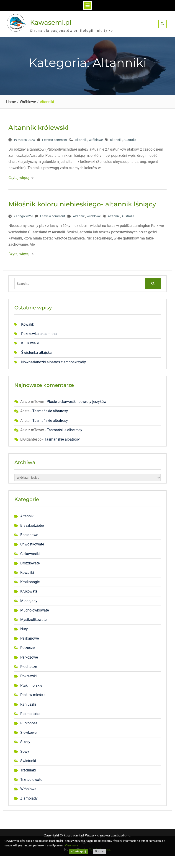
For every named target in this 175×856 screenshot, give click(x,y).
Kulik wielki (30, 343)
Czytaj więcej (18, 177)
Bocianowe (29, 535)
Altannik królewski (38, 127)
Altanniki (81, 140)
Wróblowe (96, 140)
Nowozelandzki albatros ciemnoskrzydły (53, 362)
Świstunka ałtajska (36, 352)
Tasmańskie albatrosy (50, 411)
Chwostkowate (32, 544)
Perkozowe (29, 657)
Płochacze (28, 667)
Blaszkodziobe (32, 525)
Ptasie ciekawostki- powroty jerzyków (76, 401)
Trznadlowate (31, 779)
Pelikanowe (29, 638)
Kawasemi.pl (50, 22)
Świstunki (28, 761)
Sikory (25, 742)
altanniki (116, 140)
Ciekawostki (30, 554)
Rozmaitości (30, 714)
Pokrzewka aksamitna (39, 334)
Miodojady (28, 601)
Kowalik (27, 324)
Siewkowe (28, 732)
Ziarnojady (29, 798)
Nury (24, 629)
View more (71, 845)
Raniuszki (28, 704)
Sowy (24, 751)
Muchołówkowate (34, 610)
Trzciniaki (28, 770)
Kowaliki (27, 572)
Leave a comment (54, 140)
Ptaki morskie (31, 685)
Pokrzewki (28, 676)
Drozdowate (30, 563)
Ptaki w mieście (32, 695)
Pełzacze (27, 648)
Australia (130, 140)
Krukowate (28, 591)
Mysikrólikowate (33, 619)
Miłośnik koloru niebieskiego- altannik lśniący (82, 204)
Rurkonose (28, 723)
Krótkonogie (30, 582)
